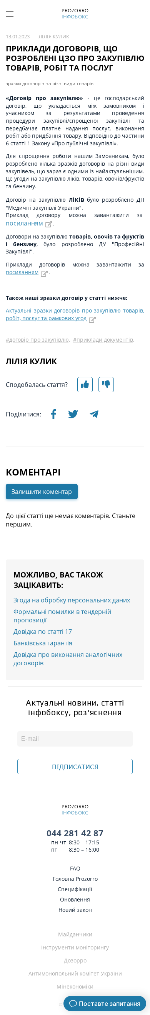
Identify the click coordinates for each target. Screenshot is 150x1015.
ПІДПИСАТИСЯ (75, 766)
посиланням (24, 223)
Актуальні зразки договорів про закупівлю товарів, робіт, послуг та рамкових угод (75, 314)
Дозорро (75, 960)
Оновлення (75, 899)
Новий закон (75, 909)
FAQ (75, 868)
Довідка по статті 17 (42, 631)
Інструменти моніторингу (75, 947)
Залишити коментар (42, 491)
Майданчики (75, 934)
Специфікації (75, 889)
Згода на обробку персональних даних (71, 600)
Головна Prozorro (75, 878)
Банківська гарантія (42, 643)
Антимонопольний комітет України (75, 973)
